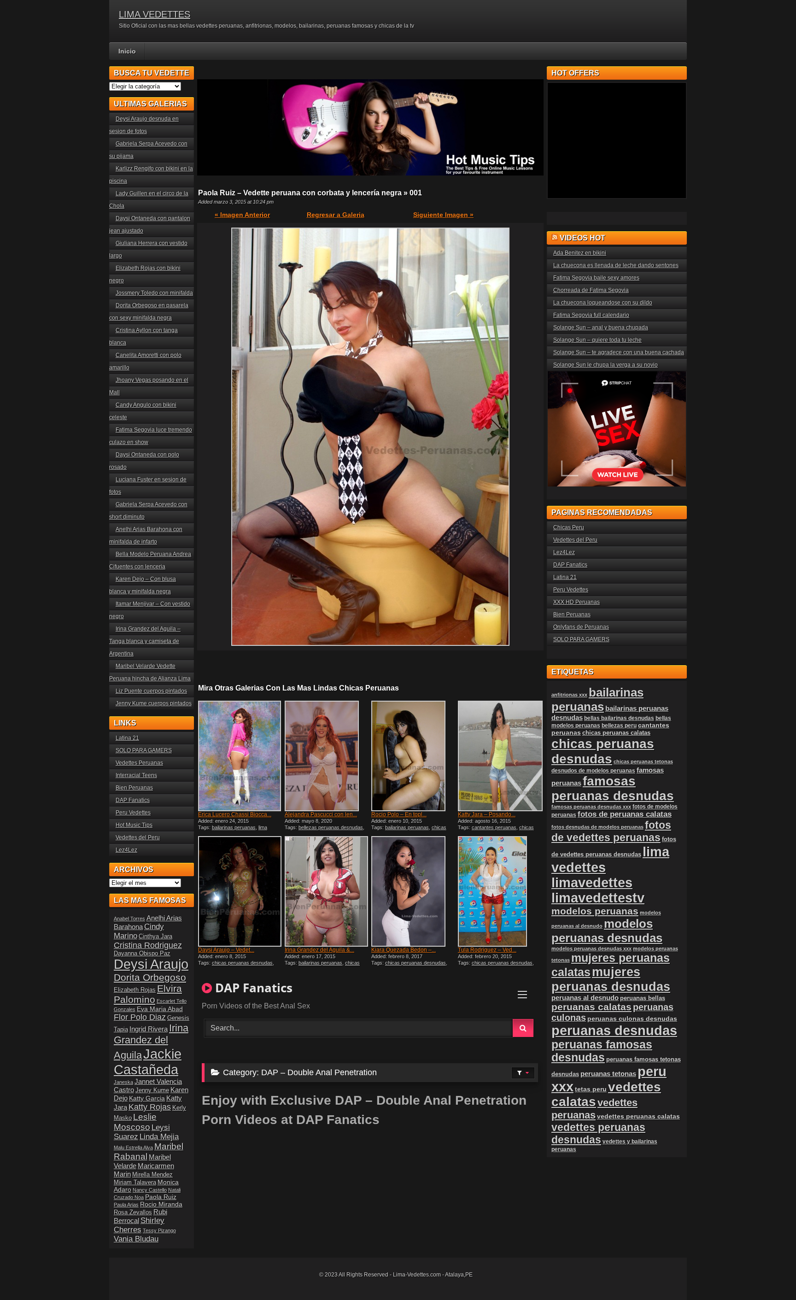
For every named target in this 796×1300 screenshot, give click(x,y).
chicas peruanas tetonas (643, 761)
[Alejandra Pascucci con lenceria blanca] (327, 756)
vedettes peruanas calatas (638, 1116)
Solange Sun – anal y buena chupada (600, 327)
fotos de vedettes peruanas (611, 831)
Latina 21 (127, 738)
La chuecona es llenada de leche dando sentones (616, 265)
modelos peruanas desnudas (606, 931)
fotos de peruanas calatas (625, 814)
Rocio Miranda (161, 1204)
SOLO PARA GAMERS (144, 750)
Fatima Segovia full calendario (591, 315)
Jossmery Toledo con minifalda (154, 293)
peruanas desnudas (614, 1030)
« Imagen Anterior (242, 214)
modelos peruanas (594, 911)
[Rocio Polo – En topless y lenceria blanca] (413, 756)
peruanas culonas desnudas (632, 1018)
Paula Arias (126, 1204)
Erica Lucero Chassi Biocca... (234, 814)
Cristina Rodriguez (148, 945)
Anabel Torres (129, 918)
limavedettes (591, 882)
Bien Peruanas (134, 788)
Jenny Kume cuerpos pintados (154, 703)
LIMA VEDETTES (154, 14)
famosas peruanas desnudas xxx (591, 806)
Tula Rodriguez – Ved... (487, 950)
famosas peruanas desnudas (612, 788)
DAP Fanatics (133, 800)
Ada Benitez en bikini (579, 253)
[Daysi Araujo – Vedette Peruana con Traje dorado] (240, 891)
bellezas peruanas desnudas (330, 827)
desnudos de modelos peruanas (593, 770)
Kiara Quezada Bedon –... (403, 950)
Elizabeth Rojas (135, 990)
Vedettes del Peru (138, 837)
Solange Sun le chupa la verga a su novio (605, 365)
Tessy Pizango (159, 1230)
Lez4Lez (126, 850)
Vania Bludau (136, 1239)
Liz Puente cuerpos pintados (151, 691)
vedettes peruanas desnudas (598, 1133)
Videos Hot (582, 238)
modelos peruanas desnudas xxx (591, 948)
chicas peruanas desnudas (408, 830)
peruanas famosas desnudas (601, 1051)
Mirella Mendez (152, 1174)
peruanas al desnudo (585, 997)
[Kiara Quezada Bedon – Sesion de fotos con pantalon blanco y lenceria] (413, 891)
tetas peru (591, 1089)
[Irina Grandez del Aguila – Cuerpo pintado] (327, 891)
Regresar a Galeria (335, 214)
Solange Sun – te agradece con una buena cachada (618, 352)
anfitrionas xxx (569, 694)
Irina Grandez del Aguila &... (319, 950)
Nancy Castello (150, 1190)
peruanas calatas (591, 1006)
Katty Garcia (147, 1098)
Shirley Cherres (139, 1225)
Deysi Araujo (151, 964)
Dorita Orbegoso (150, 977)
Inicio (127, 51)
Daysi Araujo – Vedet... (226, 950)
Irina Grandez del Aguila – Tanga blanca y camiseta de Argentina (145, 641)
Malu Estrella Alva (133, 1147)
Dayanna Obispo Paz (142, 953)
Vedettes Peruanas (139, 763)
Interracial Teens (136, 775)
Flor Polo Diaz (140, 1017)
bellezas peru (619, 725)
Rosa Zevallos (133, 1212)
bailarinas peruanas (234, 827)
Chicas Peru (568, 527)
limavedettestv (597, 897)
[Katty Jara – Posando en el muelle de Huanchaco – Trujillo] (500, 756)
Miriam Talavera (135, 1182)
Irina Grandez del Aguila (151, 1041)
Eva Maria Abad (160, 1009)
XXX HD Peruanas (576, 602)
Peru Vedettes (133, 812)
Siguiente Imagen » (443, 214)
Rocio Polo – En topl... (399, 814)
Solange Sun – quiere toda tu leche (597, 340)
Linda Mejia (159, 1136)
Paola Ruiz (160, 1196)
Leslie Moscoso (135, 1122)
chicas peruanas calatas (616, 732)
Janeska (123, 1082)
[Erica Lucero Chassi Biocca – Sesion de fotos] (240, 756)
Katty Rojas (150, 1107)
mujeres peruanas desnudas (610, 979)
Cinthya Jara (155, 936)
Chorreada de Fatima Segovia (591, 290)
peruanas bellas (642, 998)
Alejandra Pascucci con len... (321, 814)
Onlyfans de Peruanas (581, 627)
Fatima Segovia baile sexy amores (596, 278)
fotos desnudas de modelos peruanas (597, 827)
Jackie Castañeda (147, 1061)
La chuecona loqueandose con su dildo (602, 302)
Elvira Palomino (148, 994)
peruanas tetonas (608, 1073)
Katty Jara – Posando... (486, 814)
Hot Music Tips (134, 825)
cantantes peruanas (494, 827)
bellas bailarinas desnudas (619, 718)
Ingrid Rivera (148, 1029)
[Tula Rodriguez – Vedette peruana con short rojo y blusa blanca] (500, 891)
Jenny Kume (152, 1090)
